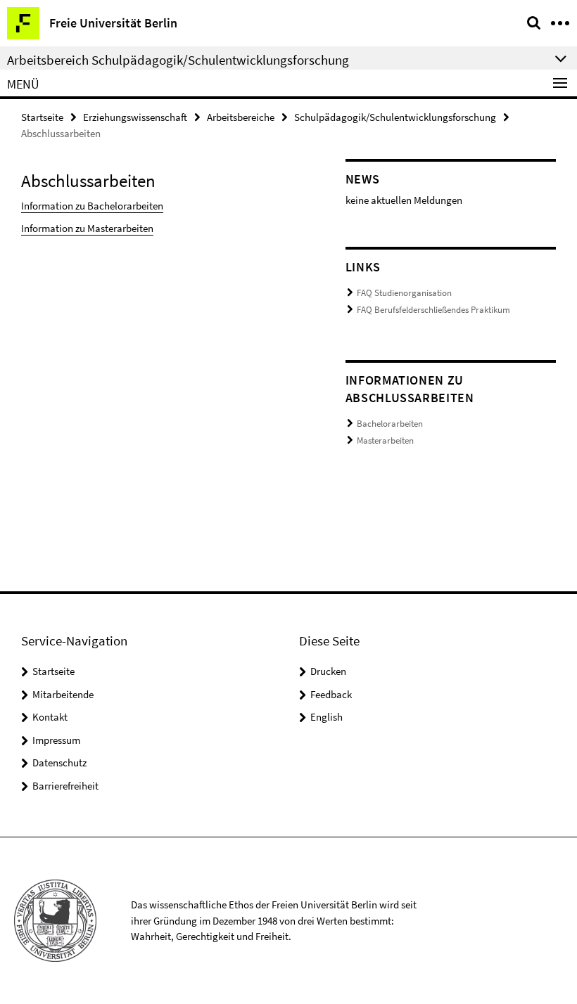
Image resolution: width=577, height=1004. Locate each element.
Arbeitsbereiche (240, 117)
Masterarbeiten (385, 440)
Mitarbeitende (63, 694)
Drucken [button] (328, 671)
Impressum (56, 740)
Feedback (331, 694)
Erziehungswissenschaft (135, 117)
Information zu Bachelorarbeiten (92, 205)
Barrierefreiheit (65, 785)
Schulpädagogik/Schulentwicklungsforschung (395, 117)
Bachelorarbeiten (390, 424)
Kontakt (50, 716)
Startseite (42, 117)
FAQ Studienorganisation (404, 293)
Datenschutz (59, 762)
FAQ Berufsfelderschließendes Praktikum (433, 310)
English (326, 716)
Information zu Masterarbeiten (87, 228)
